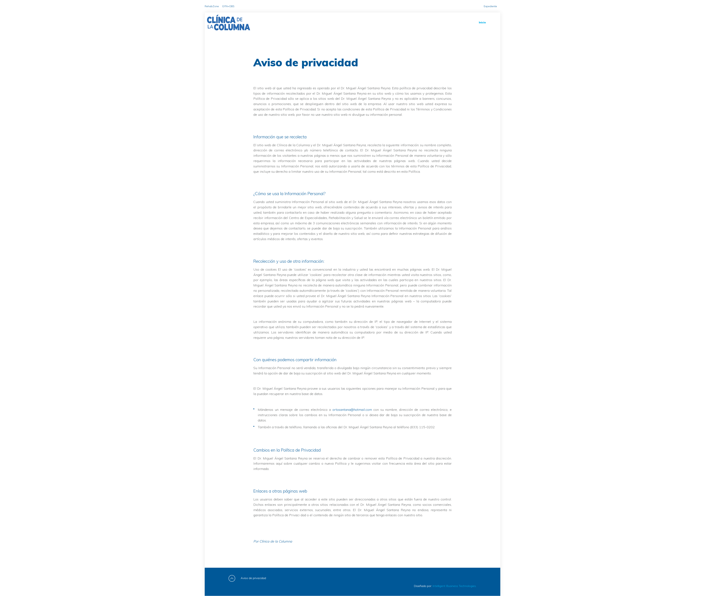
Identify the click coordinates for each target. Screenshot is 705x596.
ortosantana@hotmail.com (352, 409)
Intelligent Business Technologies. (454, 586)
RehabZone (212, 6)
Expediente (490, 6)
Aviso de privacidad (253, 578)
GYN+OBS (228, 6)
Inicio (482, 22)
